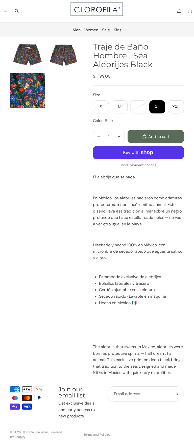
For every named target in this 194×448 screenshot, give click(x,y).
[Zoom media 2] (63, 54)
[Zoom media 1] (27, 54)
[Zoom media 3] (27, 90)
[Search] (16, 10)
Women (91, 30)
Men (77, 30)
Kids (118, 30)
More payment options (138, 165)
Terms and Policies (97, 435)
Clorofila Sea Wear (35, 432)
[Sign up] (176, 394)
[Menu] (6, 11)
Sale (106, 30)
